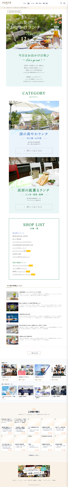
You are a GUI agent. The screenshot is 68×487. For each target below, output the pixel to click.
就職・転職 (45, 3)
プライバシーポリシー (47, 480)
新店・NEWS (39, 3)
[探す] (61, 3)
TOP (2, 7)
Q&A (25, 480)
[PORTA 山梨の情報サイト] (7, 3)
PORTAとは (14, 480)
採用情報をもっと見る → (34, 455)
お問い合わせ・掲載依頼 (32, 480)
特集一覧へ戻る (34, 353)
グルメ (24, 3)
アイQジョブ (29, 414)
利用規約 (39, 480)
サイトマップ (20, 480)
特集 (28, 3)
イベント (33, 3)
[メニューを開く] (64, 3)
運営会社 (54, 480)
